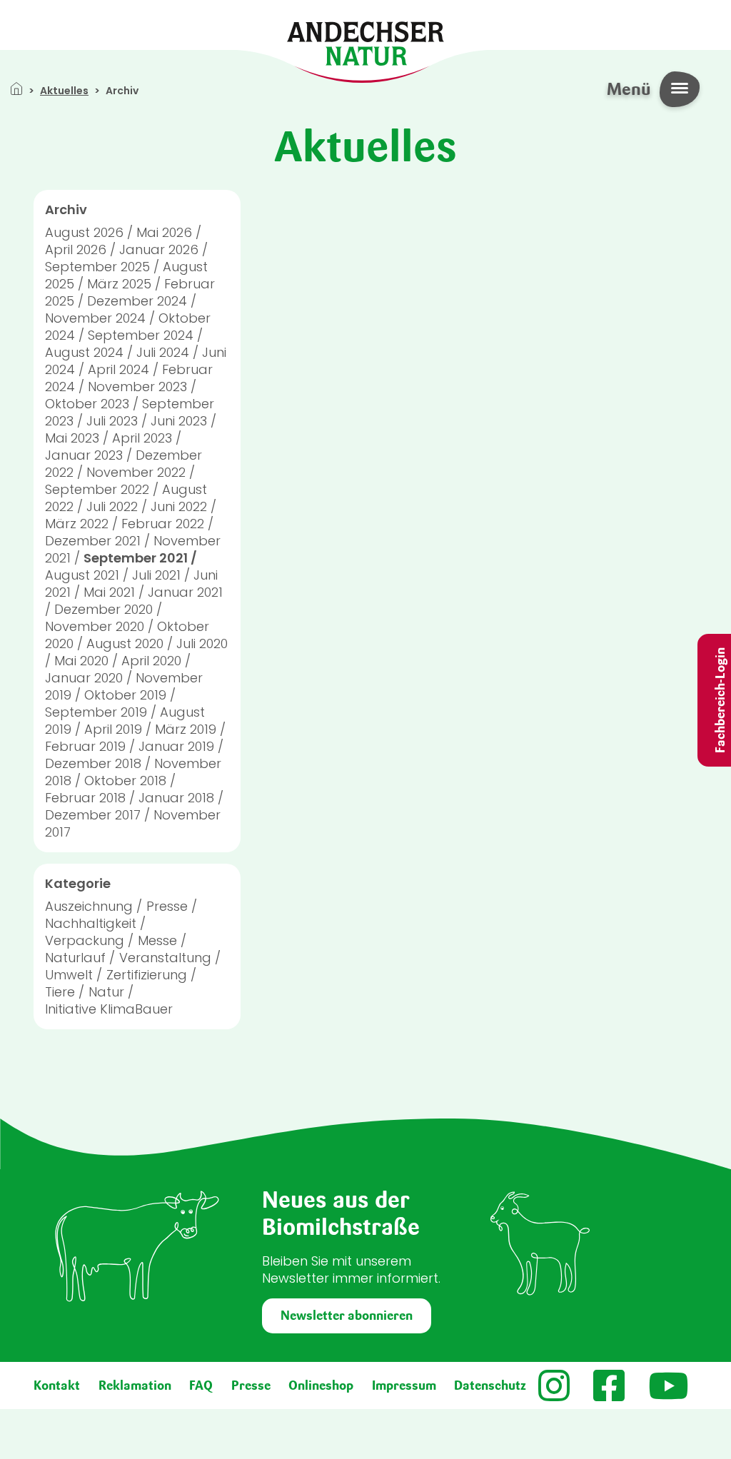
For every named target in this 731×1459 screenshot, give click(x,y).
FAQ (201, 1385)
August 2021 (82, 575)
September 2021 (136, 558)
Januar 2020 (84, 678)
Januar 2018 (176, 798)
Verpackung (84, 940)
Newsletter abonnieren (347, 1315)
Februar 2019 (85, 746)
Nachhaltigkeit (90, 923)
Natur (106, 992)
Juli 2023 (112, 421)
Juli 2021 (156, 575)
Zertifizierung (146, 975)
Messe (157, 940)
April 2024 (118, 369)
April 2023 (142, 438)
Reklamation (135, 1385)
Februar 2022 (162, 523)
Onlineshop (320, 1385)
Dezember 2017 (93, 815)
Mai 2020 (81, 661)
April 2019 (113, 729)
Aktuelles (64, 91)
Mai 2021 (109, 592)
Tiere (60, 992)
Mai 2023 (72, 438)
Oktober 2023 (87, 404)
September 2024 (140, 335)
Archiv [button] (66, 209)
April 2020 (151, 661)
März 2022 (77, 523)
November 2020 (94, 626)
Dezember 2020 (103, 609)
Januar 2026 (158, 249)
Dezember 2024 (137, 301)
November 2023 (137, 386)
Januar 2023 (84, 455)
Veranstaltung (165, 957)
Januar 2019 (176, 746)
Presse (167, 906)
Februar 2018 (85, 798)
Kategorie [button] (78, 883)
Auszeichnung (89, 906)
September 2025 (97, 267)
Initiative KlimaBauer (109, 1009)
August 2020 (124, 643)
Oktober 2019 (125, 695)
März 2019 (185, 729)
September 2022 (97, 489)
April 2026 (75, 249)
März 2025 (119, 284)
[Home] (365, 42)
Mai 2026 (164, 232)
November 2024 (95, 318)
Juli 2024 (162, 352)
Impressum (404, 1385)
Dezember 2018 (93, 763)
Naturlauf (75, 957)
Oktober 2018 (125, 780)
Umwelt (69, 975)
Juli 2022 (112, 506)
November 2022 (136, 472)
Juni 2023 (179, 421)
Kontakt (57, 1385)
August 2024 (84, 352)
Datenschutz (490, 1385)
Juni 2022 (179, 506)
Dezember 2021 (93, 541)
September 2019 (96, 712)
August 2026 (84, 232)
